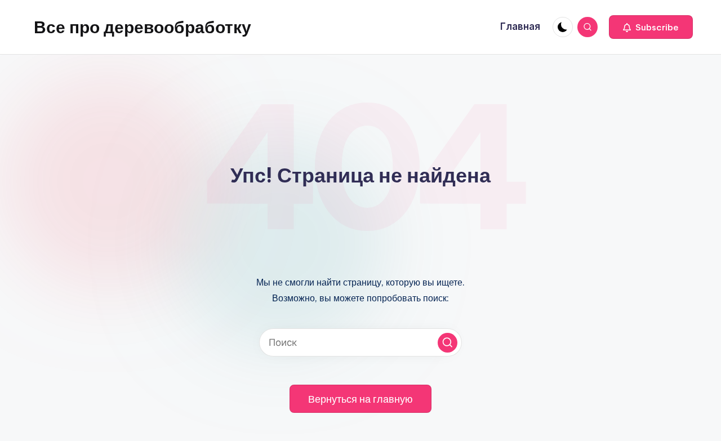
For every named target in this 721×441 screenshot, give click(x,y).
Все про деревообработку (142, 27)
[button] (651, 27)
